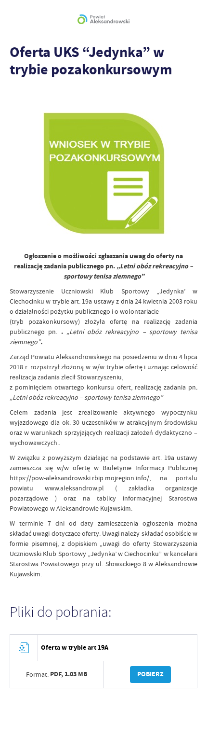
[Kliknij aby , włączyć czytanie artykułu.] (17, 96)
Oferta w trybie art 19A (74, 647)
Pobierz (150, 674)
